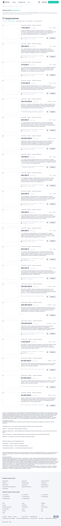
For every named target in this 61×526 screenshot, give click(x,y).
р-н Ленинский (40, 111)
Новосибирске (16, 10)
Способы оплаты (34, 518)
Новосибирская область (27, 37)
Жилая (14, 2)
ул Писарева (40, 277)
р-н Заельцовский (41, 55)
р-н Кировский (40, 37)
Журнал (15, 516)
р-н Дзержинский (41, 404)
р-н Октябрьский (41, 166)
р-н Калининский (41, 203)
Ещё (28, 2)
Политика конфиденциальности (22, 518)
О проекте (4, 516)
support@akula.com (34, 516)
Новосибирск (34, 37)
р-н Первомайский (41, 386)
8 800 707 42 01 (25, 516)
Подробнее (52, 38)
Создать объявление (53, 2)
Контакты (10, 516)
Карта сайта (41, 518)
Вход (43, 2)
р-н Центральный (41, 129)
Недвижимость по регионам (51, 518)
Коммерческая (21, 2)
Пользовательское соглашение (8, 518)
